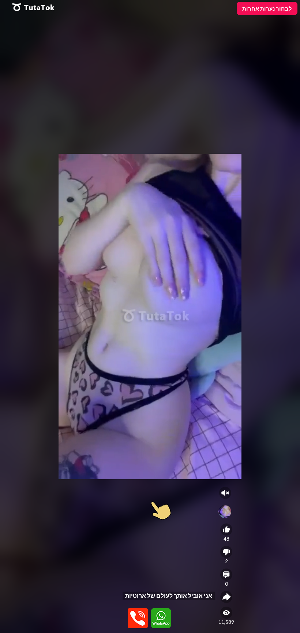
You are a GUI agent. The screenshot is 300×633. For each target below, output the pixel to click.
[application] (150, 316)
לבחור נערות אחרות (267, 8)
